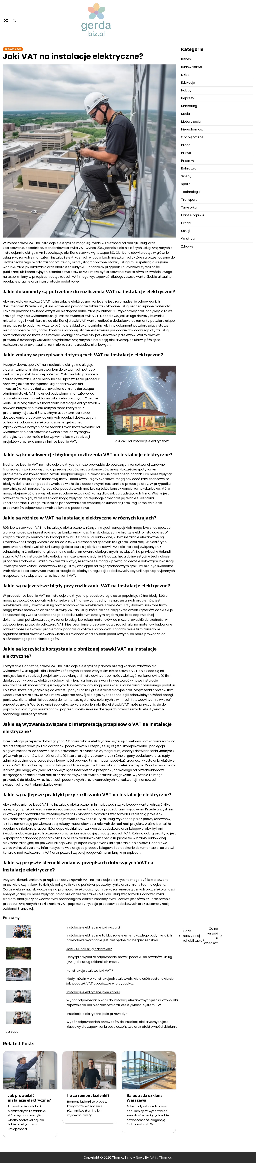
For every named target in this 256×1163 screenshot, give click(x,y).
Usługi (185, 231)
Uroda (186, 223)
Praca (185, 145)
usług (147, 248)
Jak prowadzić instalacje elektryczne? (29, 1097)
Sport (185, 184)
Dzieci (185, 75)
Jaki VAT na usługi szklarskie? (89, 949)
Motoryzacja (191, 121)
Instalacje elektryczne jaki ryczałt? (93, 927)
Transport (189, 200)
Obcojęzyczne (192, 137)
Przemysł (188, 160)
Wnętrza (188, 239)
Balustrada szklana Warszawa (145, 1097)
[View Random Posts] (6, 20)
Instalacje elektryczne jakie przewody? (96, 1014)
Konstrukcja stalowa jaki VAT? (89, 970)
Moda (185, 114)
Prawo (186, 153)
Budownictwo (12, 49)
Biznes (186, 59)
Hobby (186, 90)
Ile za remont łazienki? (88, 1095)
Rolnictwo (188, 168)
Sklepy (186, 176)
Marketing (189, 106)
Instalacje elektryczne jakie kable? (93, 992)
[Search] (14, 20)
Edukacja (188, 82)
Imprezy (187, 98)
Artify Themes (161, 1157)
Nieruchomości (192, 129)
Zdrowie (187, 246)
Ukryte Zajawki (192, 215)
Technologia (190, 192)
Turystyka (189, 207)
